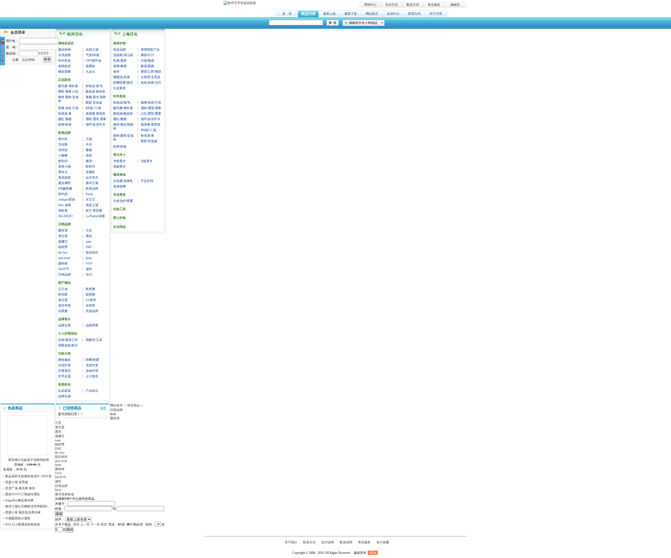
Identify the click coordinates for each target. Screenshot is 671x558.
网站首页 (116, 405)
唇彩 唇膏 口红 (68, 91)
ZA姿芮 (91, 300)
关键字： (61, 504)
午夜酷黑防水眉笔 (17, 518)
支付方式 (391, 5)
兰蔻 (89, 139)
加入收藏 (382, 542)
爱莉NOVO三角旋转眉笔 (22, 494)
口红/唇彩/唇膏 (151, 113)
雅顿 (89, 150)
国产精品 (64, 283)
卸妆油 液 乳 (94, 86)
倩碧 (89, 155)
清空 (103, 408)
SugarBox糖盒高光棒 (19, 500)
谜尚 (89, 269)
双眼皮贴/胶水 (68, 345)
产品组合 (92, 391)
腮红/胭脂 (120, 119)
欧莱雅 (90, 289)
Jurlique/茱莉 (66, 199)
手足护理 (147, 181)
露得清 (63, 230)
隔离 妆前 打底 (68, 108)
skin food (64, 258)
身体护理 (92, 371)
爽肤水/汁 (147, 55)
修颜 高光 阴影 (96, 97)
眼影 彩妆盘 (94, 102)
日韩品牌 (64, 224)
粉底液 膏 (65, 113)
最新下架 (350, 13)
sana (88, 241)
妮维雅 (90, 294)
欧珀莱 (63, 294)
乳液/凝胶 (120, 60)
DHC (89, 247)
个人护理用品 (67, 333)
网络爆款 (64, 360)
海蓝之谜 (92, 205)
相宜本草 (64, 305)
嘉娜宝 (63, 241)
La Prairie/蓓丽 (95, 216)
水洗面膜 (64, 55)
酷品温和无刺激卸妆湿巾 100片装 (28, 476)
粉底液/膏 (147, 135)
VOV (89, 263)
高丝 (89, 236)
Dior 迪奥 (64, 205)
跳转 (69, 530)
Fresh (89, 194)
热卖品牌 (119, 49)
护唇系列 (64, 371)
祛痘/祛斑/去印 (151, 82)
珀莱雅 (63, 311)
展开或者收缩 (64, 494)
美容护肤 (119, 43)
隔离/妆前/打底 (151, 102)
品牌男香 (92, 325)
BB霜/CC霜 (148, 130)
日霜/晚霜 (147, 60)
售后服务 (434, 5)
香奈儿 (63, 172)
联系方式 (414, 13)
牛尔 (89, 144)
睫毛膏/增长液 (123, 108)
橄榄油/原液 (121, 77)
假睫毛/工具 (94, 340)
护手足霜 (64, 376)
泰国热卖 (64, 66)
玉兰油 (63, 289)
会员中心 (393, 13)
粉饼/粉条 (65, 124)
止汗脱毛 (92, 376)
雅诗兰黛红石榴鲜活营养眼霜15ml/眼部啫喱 (28, 506)
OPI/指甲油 (93, 60)
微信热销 (64, 49)
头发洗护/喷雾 (123, 201)
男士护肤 (119, 218)
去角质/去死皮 (150, 77)
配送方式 (413, 5)
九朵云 (90, 71)
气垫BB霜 (92, 55)
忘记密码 (28, 60)
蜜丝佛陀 (64, 183)
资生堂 (63, 236)
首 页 (287, 13)
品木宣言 (92, 177)
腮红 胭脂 (65, 119)
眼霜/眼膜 (147, 66)
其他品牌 (92, 311)
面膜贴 (90, 66)
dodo (89, 258)
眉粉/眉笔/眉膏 (151, 108)
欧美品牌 (64, 133)
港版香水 (119, 166)
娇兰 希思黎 (94, 210)
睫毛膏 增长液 (68, 86)
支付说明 (327, 542)
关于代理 (435, 13)
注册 (15, 60)
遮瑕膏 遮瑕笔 (95, 113)
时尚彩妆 (64, 60)
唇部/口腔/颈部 (151, 71)
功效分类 (64, 353)
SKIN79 (63, 269)
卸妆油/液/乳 (122, 102)
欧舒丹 (90, 166)
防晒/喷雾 (92, 360)
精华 (116, 71)
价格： (59, 509)
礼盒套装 (119, 88)
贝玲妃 (63, 150)
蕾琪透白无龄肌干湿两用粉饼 (27, 435)
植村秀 (63, 247)
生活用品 (119, 227)
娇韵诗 (63, 161)
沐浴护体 (64, 365)
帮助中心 (370, 5)
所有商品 (133, 405)
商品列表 (308, 14)
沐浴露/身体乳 (123, 181)
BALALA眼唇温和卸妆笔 (22, 524)
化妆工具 (119, 209)
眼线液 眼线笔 (95, 91)
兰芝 (89, 230)
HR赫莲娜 (65, 188)
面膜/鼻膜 (120, 66)
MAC (89, 274)
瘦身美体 (119, 174)
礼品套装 (64, 391)
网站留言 (372, 13)
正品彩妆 (64, 80)
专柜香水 (119, 161)
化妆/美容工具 (68, 340)
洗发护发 (92, 365)
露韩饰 (63, 263)
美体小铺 (64, 166)
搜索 (59, 514)
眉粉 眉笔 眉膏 (96, 119)
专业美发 (119, 194)
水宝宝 (90, 199)
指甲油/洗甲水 (95, 124)
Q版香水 (147, 161)
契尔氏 (63, 139)
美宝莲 (63, 300)
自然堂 (90, 305)
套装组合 (64, 384)
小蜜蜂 (63, 155)
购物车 (455, 5)
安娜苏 (90, 172)
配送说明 (346, 542)
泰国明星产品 (150, 49)
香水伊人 (119, 155)
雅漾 (89, 161)
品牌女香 (64, 325)
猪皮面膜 (64, 71)
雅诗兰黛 (92, 183)
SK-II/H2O (65, 216)
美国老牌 (64, 177)
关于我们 (291, 542)
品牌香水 (64, 319)
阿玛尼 (63, 194)
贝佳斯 (63, 144)
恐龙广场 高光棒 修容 (20, 488)
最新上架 (329, 13)
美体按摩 (119, 186)
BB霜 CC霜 (93, 108)
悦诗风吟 (92, 252)
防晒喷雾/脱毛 (123, 82)
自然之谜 (92, 49)
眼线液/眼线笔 (123, 113)
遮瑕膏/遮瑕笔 (150, 124)
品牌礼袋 (64, 396)
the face (63, 252)
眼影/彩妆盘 (149, 141)
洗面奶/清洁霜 (123, 55)
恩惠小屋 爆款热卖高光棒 (23, 512)
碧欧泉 (63, 210)
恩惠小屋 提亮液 (16, 482)
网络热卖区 (66, 43)
